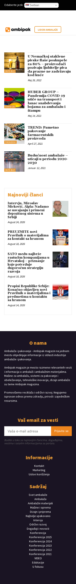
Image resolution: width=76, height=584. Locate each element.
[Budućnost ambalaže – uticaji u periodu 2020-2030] (14, 161)
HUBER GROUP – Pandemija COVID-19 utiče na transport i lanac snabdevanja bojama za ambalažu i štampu (46, 101)
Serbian (34, 5)
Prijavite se (61, 431)
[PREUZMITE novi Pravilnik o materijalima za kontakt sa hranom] (60, 237)
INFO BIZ (10, 71)
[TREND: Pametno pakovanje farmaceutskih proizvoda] (14, 133)
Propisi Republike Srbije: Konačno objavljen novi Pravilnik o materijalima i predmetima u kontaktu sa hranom (29, 293)
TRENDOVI (10, 142)
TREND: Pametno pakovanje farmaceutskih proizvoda (43, 133)
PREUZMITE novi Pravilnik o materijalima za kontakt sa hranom (28, 235)
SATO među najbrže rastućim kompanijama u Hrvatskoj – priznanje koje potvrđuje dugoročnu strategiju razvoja (28, 263)
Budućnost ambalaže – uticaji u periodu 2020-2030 (48, 159)
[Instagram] (34, 408)
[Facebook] (27, 408)
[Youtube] (49, 408)
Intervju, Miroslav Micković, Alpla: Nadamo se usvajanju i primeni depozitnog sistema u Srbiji (28, 210)
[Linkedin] (41, 408)
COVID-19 (10, 106)
